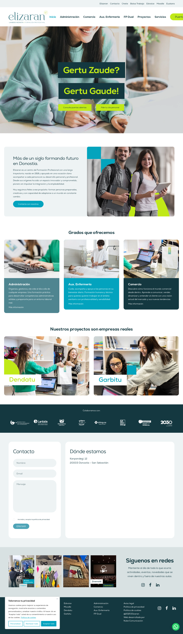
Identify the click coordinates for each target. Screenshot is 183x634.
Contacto (115, 3)
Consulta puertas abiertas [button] (75, 107)
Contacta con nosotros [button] (28, 204)
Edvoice (150, 3)
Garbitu (67, 613)
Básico (13, 271)
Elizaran (104, 3)
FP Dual (129, 17)
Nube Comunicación (133, 620)
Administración (69, 17)
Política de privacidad (134, 607)
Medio (22, 271)
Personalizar (15, 624)
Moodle (160, 3)
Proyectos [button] (144, 17)
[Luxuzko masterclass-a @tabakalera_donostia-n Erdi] (103, 571)
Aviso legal (129, 603)
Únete (125, 3)
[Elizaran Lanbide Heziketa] (28, 17)
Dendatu (68, 610)
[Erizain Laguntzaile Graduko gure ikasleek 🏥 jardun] (21, 571)
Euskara (170, 3)
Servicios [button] (160, 17)
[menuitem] (104, 3)
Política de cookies (28, 617)
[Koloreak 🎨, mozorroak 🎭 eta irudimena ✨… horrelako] (49, 571)
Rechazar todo (32, 624)
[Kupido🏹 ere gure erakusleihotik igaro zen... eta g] (76, 571)
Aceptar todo (48, 624)
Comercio (89, 17)
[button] (31, 259)
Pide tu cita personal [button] (110, 107)
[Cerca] (57, 598)
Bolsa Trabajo (137, 3)
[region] (32, 613)
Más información (16, 307)
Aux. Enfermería (109, 17)
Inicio (52, 17)
